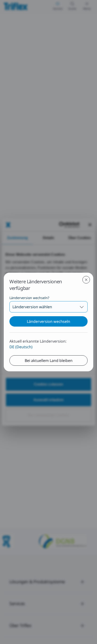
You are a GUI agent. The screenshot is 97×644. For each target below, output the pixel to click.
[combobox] (48, 306)
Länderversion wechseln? (29, 298)
